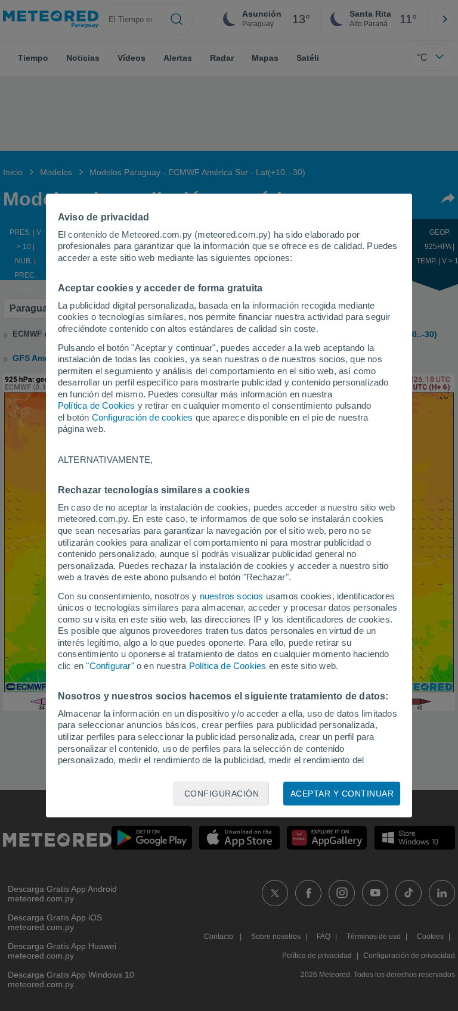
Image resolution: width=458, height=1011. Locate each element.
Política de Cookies (96, 405)
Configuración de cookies (142, 417)
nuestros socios (232, 596)
